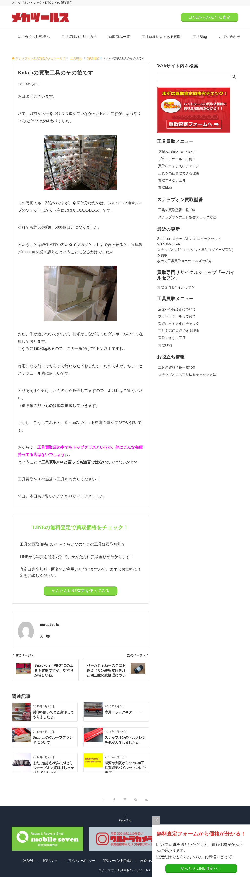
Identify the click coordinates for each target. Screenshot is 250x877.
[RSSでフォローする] (146, 800)
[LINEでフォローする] (48, 636)
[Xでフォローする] (103, 800)
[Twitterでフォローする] (41, 636)
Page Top (125, 820)
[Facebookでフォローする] (114, 800)
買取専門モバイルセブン (176, 287)
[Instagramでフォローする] (125, 800)
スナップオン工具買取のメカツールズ (125, 870)
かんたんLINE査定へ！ (201, 868)
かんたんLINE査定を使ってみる (80, 590)
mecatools (49, 624)
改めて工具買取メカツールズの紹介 (184, 261)
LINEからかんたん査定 (209, 17)
